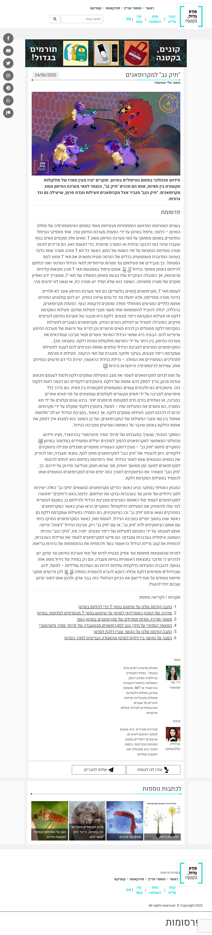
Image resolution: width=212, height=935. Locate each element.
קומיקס (95, 8)
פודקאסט (113, 8)
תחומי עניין (132, 8)
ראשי (150, 8)
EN (128, 19)
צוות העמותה (155, 19)
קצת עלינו (172, 19)
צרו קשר (139, 19)
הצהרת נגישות (170, 872)
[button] (55, 19)
